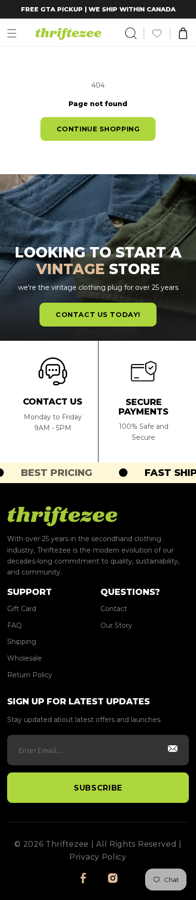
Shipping (21, 642)
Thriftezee (67, 844)
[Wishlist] (160, 33)
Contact (113, 609)
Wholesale (24, 658)
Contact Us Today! (98, 314)
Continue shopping (98, 129)
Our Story (116, 626)
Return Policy (29, 675)
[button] (11, 33)
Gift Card (21, 609)
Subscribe (98, 787)
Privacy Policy (98, 856)
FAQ (14, 626)
